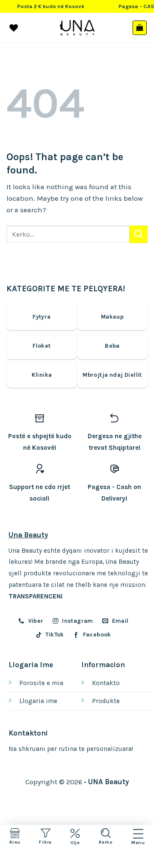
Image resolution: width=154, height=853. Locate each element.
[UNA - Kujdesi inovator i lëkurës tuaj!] (77, 27)
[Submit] (139, 234)
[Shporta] (140, 28)
